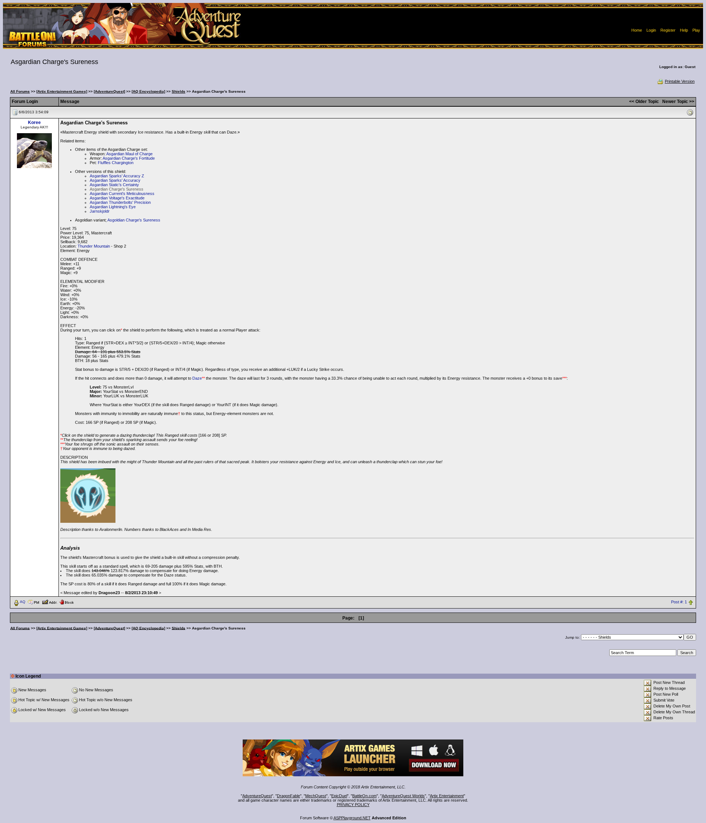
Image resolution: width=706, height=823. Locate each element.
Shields (178, 91)
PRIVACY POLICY (353, 804)
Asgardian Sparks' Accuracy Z (117, 176)
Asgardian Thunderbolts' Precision (120, 202)
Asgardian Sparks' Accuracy (115, 180)
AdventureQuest (257, 796)
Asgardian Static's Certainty (114, 184)
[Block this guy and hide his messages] (66, 601)
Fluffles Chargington (115, 162)
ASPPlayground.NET (352, 818)
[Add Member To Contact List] (49, 601)
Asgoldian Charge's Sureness (133, 220)
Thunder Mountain (94, 246)
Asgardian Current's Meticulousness (122, 193)
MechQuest (315, 796)
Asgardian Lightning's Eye (113, 207)
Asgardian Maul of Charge (129, 154)
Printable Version (680, 81)
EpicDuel (339, 796)
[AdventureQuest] (109, 91)
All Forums (20, 91)
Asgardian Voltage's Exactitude (117, 198)
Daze (197, 378)
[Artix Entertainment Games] (61, 91)
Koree (34, 122)
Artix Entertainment (447, 796)
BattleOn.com (364, 796)
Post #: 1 (679, 602)
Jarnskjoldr (100, 211)
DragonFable (288, 796)
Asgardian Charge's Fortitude (129, 158)
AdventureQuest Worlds (403, 796)
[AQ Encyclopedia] (148, 91)
